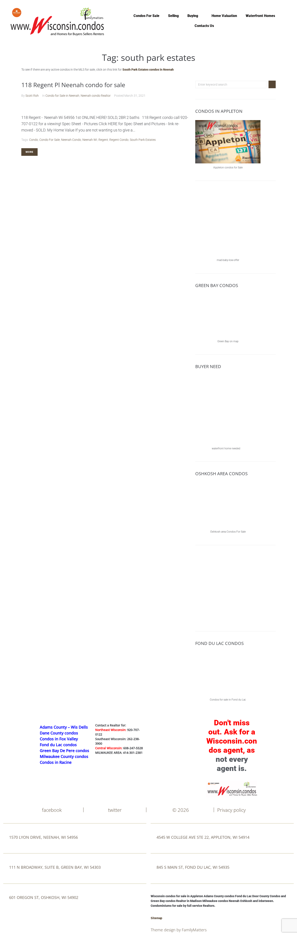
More (29, 152)
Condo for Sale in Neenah (62, 95)
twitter (115, 810)
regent (103, 139)
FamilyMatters (194, 929)
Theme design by (166, 929)
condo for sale (49, 139)
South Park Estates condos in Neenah (148, 69)
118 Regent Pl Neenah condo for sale (73, 85)
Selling (173, 16)
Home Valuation (224, 16)
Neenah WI (89, 139)
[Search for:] (230, 84)
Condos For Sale (146, 16)
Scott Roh (32, 95)
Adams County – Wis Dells (64, 727)
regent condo (118, 139)
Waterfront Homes (260, 16)
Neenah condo (71, 139)
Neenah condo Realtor (96, 95)
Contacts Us (204, 26)
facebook (52, 810)
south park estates (143, 139)
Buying (192, 16)
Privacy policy (231, 810)
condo (33, 139)
